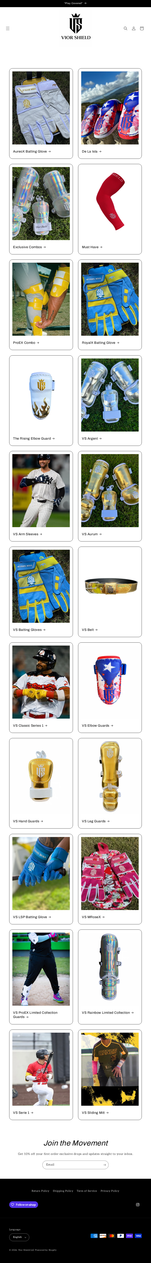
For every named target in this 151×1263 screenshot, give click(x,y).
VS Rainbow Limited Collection (106, 1012)
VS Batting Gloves (27, 630)
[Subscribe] (104, 1165)
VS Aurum (90, 534)
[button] (8, 28)
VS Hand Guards (26, 821)
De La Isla (90, 151)
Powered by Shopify (46, 1250)
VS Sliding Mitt (93, 1113)
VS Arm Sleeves (25, 534)
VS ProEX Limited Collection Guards (35, 1015)
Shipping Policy (63, 1191)
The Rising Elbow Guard (32, 438)
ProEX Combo (24, 343)
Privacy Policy (110, 1191)
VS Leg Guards (94, 821)
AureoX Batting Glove (30, 151)
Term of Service (87, 1191)
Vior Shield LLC (26, 1250)
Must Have (90, 247)
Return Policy (40, 1191)
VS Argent (90, 438)
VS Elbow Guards (95, 725)
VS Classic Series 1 (28, 725)
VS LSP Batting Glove (30, 917)
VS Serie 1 (21, 1113)
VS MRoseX (91, 917)
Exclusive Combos (27, 247)
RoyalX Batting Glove (98, 343)
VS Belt (88, 630)
